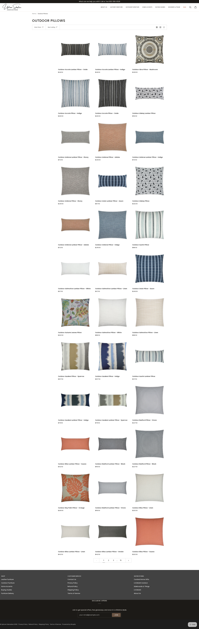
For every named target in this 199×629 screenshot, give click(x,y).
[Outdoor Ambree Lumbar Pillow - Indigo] (149, 137)
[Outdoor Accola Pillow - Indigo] (75, 93)
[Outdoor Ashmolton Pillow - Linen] (149, 312)
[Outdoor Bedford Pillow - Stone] (149, 400)
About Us (137, 593)
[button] (116, 7)
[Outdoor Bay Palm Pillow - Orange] (75, 488)
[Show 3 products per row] (160, 27)
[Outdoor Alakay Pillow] (149, 181)
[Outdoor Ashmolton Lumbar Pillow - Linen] (112, 268)
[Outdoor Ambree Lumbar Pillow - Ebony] (75, 137)
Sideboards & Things (141, 586)
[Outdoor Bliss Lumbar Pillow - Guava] (75, 444)
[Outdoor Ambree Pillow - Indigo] (112, 225)
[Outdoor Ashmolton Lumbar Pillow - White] (75, 268)
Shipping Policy (73, 590)
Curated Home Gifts (141, 579)
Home (34, 13)
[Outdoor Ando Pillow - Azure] (149, 268)
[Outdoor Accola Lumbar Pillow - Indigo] (112, 49)
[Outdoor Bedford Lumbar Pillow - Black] (112, 444)
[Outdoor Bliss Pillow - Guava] (149, 531)
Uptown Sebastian (7, 624)
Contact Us (72, 579)
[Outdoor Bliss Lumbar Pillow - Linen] (75, 531)
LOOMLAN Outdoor (141, 583)
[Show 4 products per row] (164, 27)
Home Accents (6, 586)
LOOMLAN (137, 590)
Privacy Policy (73, 583)
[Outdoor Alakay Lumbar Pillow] (149, 93)
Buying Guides (6, 590)
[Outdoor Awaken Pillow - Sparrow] (75, 356)
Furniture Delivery (7, 593)
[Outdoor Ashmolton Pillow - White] (112, 312)
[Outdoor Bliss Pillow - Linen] (149, 488)
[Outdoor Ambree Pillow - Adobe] (112, 137)
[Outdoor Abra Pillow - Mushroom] (149, 49)
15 (120, 560)
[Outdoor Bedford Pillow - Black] (149, 444)
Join (116, 615)
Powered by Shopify (69, 624)
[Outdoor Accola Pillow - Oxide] (112, 93)
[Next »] (129, 560)
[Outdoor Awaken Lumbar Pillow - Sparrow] (112, 400)
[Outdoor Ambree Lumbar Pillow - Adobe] (75, 225)
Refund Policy (73, 586)
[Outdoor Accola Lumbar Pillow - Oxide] (75, 49)
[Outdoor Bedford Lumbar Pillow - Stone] (112, 488)
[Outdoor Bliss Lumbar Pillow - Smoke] (112, 531)
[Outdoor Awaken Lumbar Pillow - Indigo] (75, 400)
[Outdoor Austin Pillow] (149, 225)
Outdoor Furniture (8, 583)
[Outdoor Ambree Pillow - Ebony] (75, 181)
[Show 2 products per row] (157, 27)
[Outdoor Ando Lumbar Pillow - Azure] (112, 181)
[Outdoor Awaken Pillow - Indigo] (112, 356)
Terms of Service (74, 593)
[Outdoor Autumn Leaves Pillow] (75, 312)
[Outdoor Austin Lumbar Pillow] (149, 356)
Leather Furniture (7, 579)
